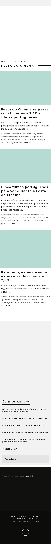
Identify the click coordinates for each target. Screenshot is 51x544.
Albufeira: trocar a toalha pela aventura (24, 418)
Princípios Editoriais (27, 518)
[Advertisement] (25, 32)
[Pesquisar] (49, 3)
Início (4, 62)
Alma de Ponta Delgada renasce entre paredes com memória (23, 440)
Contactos (36, 516)
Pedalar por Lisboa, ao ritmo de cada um (25, 432)
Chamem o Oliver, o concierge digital (23, 425)
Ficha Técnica (18, 516)
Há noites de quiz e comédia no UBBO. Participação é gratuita (24, 410)
